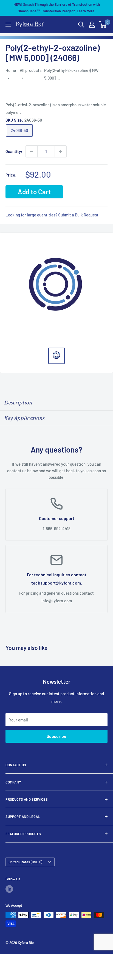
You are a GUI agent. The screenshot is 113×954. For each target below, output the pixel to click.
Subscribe (56, 736)
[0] (103, 24)
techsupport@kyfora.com (56, 582)
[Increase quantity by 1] (60, 151)
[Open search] (81, 25)
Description (18, 403)
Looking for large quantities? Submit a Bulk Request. (52, 214)
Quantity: (13, 151)
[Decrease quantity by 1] (31, 151)
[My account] (92, 25)
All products (30, 70)
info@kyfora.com (56, 600)
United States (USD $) (25, 862)
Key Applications (24, 418)
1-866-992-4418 (56, 528)
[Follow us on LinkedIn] (9, 889)
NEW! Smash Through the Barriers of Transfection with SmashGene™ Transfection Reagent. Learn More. (56, 7)
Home (10, 70)
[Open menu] (8, 25)
